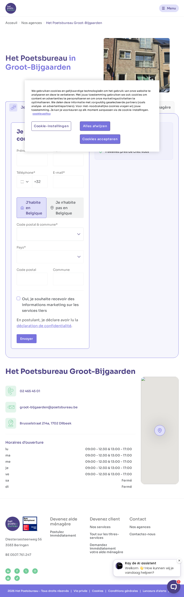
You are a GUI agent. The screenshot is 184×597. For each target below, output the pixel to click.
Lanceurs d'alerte (154, 591)
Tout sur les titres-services (104, 535)
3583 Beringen (17, 545)
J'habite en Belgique (34, 208)
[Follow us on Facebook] (17, 571)
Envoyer (26, 339)
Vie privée (80, 591)
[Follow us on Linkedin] (8, 571)
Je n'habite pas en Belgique (66, 208)
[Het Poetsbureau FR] (10, 8)
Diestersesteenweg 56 (23, 539)
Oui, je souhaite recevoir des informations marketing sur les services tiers (50, 305)
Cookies (97, 591)
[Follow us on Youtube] (8, 578)
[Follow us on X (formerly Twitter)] (26, 571)
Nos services (100, 527)
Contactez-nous (142, 534)
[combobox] (29, 182)
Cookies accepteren (100, 139)
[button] (160, 430)
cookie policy (41, 114)
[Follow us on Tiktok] (17, 578)
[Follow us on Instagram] (35, 571)
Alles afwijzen (95, 126)
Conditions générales (123, 591)
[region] (92, 116)
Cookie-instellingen (51, 126)
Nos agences (140, 527)
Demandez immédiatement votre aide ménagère (106, 548)
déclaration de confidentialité (44, 325)
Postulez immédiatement (63, 533)
